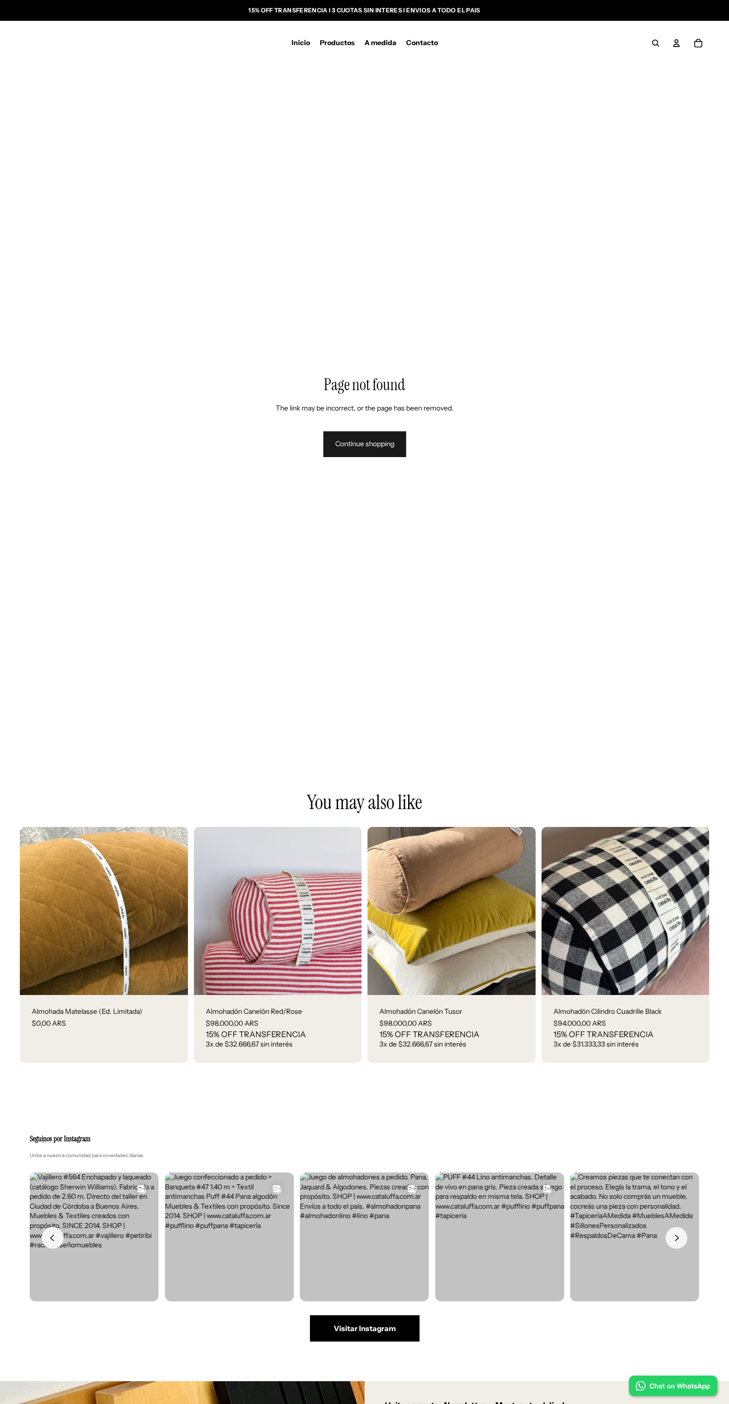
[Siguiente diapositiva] (347, 911)
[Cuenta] (676, 43)
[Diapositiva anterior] (209, 911)
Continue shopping (364, 443)
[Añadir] (173, 980)
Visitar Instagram (365, 1328)
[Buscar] (656, 43)
